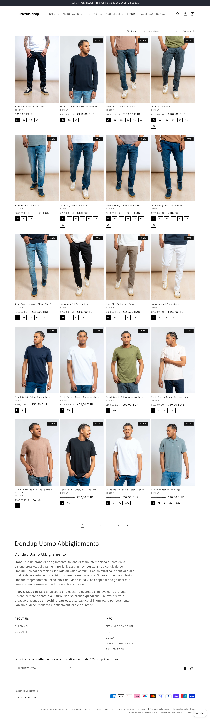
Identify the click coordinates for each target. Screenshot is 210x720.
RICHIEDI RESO (115, 649)
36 (141, 120)
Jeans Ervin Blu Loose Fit (27, 205)
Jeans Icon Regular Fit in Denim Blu (123, 205)
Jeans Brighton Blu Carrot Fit (74, 205)
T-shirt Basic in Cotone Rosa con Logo (169, 397)
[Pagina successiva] (127, 525)
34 (37, 120)
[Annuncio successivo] (194, 3)
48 (63, 120)
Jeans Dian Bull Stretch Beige (120, 304)
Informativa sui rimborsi (159, 709)
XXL (69, 410)
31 (17, 120)
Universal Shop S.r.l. (58, 709)
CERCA (110, 637)
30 (108, 120)
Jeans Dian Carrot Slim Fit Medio (121, 106)
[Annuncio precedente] (16, 3)
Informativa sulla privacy (184, 709)
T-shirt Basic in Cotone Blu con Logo (32, 397)
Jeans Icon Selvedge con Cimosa (30, 106)
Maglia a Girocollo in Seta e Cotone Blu (79, 106)
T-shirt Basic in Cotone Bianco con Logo (79, 397)
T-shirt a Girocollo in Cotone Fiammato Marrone (33, 491)
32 (24, 120)
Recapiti (191, 712)
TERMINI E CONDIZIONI (120, 626)
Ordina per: (133, 31)
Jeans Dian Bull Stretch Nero (74, 304)
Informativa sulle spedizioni (172, 712)
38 (154, 225)
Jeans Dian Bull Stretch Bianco (166, 304)
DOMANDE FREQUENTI (119, 643)
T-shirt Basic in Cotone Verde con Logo (124, 397)
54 (76, 120)
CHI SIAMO (21, 626)
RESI (108, 632)
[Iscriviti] (70, 668)
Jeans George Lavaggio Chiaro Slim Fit (33, 304)
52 (69, 120)
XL (23, 410)
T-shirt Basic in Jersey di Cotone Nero (78, 489)
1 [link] (83, 525)
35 (134, 120)
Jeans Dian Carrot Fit (161, 106)
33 (30, 120)
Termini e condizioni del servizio (142, 712)
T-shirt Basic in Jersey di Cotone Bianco (125, 489)
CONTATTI (21, 632)
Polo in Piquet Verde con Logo (165, 489)
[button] (54, 14)
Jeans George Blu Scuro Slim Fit (166, 205)
